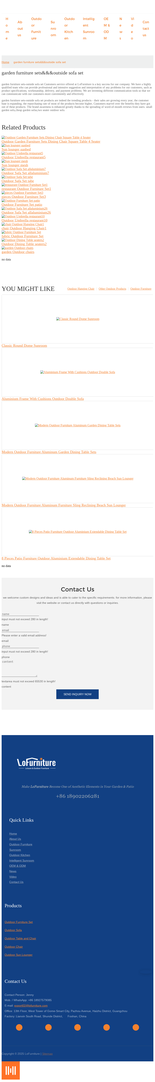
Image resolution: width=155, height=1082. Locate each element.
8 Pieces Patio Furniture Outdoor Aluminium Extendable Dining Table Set (56, 558)
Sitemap (47, 1053)
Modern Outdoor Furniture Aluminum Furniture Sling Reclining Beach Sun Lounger (64, 505)
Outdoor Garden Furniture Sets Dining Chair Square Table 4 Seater (51, 141)
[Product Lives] (11, 1078)
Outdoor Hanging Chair (80, 288)
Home (5, 62)
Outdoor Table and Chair (20, 938)
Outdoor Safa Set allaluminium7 (25, 173)
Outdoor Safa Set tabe (18, 181)
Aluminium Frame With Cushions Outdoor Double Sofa (43, 399)
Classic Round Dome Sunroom (24, 345)
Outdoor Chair (14, 946)
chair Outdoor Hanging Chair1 (24, 228)
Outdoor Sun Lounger (18, 954)
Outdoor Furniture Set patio (22, 204)
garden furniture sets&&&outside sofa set (40, 62)
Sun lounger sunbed (16, 149)
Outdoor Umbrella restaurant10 (24, 220)
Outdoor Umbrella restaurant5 (24, 157)
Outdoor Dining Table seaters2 (24, 244)
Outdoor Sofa (13, 930)
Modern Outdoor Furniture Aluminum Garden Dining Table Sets (49, 452)
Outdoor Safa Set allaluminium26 (26, 212)
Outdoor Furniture (140, 288)
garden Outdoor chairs (18, 252)
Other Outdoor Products (112, 288)
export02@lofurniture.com (31, 1005)
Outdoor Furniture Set (19, 922)
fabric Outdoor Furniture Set (22, 236)
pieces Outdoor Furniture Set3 (24, 197)
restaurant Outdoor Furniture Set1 (26, 189)
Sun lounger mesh (15, 165)
